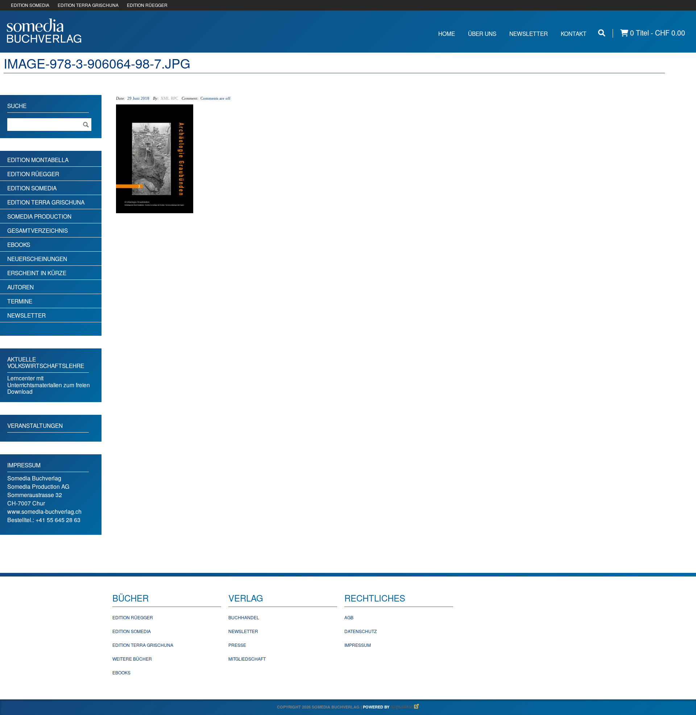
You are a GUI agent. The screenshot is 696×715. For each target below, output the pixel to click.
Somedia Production (39, 216)
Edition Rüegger (33, 174)
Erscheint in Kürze (36, 273)
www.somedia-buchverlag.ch (44, 511)
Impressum (357, 645)
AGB (348, 617)
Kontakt (574, 33)
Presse (237, 645)
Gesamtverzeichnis (37, 230)
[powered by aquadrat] (404, 707)
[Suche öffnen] (601, 33)
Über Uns (482, 33)
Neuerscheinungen (37, 259)
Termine (19, 301)
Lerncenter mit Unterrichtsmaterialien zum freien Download (48, 384)
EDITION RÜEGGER (147, 5)
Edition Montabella (38, 160)
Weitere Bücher (132, 659)
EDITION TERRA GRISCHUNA (88, 5)
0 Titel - (656, 33)
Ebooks (18, 244)
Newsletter (528, 33)
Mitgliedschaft (247, 659)
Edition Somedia (32, 188)
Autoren (20, 287)
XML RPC (169, 98)
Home (446, 33)
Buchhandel (243, 617)
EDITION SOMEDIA (30, 5)
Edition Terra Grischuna (45, 202)
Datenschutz (360, 631)
